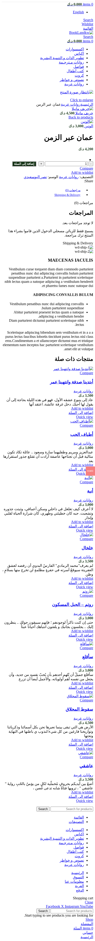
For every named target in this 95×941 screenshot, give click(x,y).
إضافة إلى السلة (24, 163)
